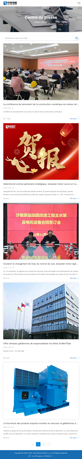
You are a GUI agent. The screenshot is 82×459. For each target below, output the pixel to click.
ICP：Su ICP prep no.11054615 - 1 (40, 456)
